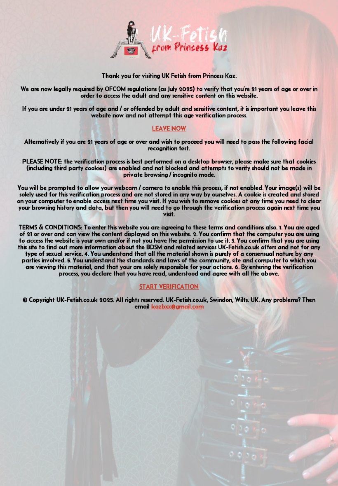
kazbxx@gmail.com (177, 306)
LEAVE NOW (169, 128)
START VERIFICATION (169, 286)
